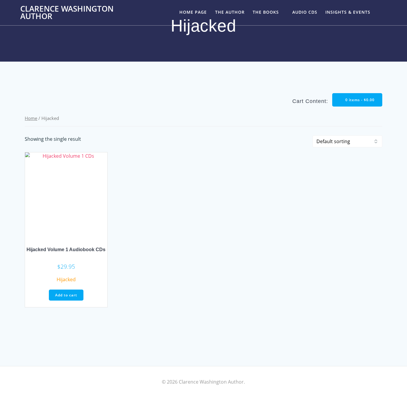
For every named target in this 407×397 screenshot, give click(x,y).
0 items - (359, 99)
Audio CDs (304, 12)
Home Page (193, 12)
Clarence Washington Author (67, 12)
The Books (266, 12)
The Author (230, 12)
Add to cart (66, 295)
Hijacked (66, 279)
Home (31, 118)
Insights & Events (347, 12)
